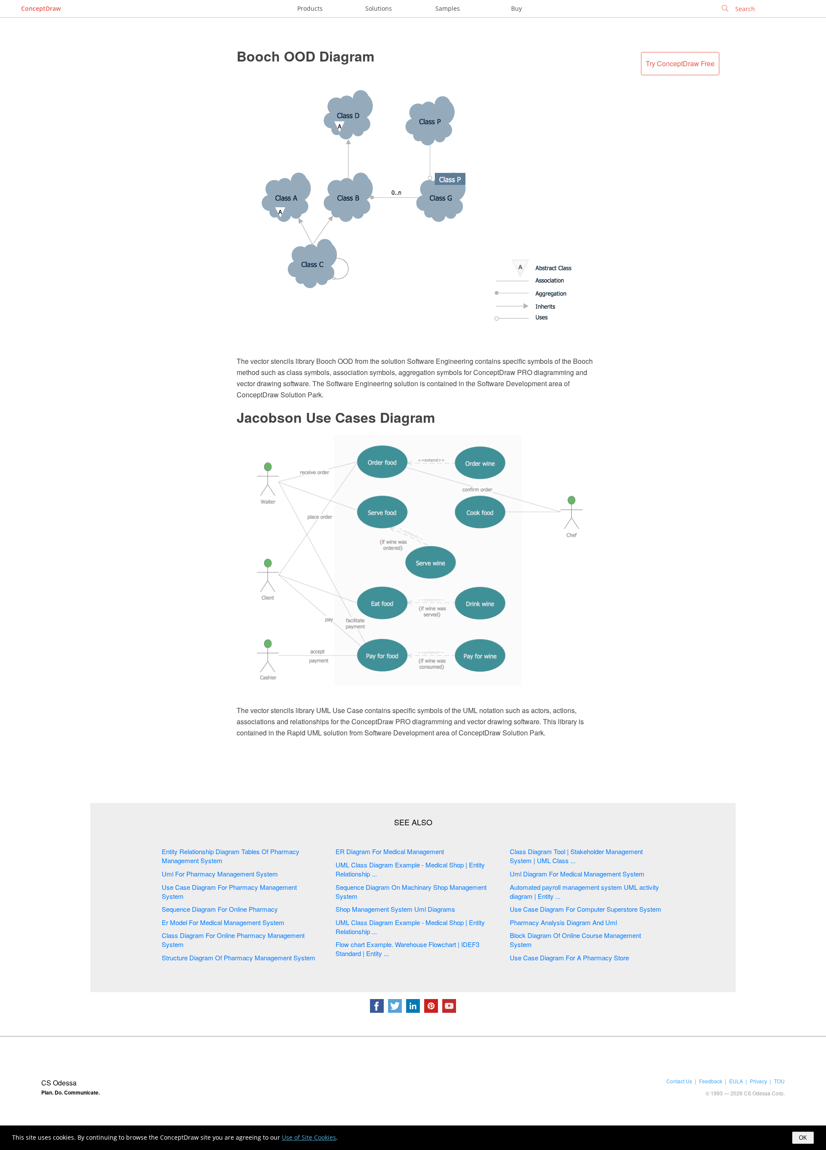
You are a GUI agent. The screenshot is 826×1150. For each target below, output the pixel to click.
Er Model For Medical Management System (223, 922)
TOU (779, 1081)
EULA (736, 1081)
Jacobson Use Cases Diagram (336, 417)
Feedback (710, 1081)
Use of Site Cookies (309, 1137)
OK (803, 1138)
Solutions (378, 8)
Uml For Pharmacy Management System (220, 873)
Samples (447, 8)
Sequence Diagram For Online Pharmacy (220, 908)
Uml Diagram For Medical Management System (577, 873)
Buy (516, 8)
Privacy (758, 1081)
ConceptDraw (41, 8)
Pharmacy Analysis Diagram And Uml (563, 922)
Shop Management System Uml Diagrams (395, 908)
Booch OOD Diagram (305, 56)
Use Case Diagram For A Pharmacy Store (569, 957)
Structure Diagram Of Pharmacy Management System (238, 957)
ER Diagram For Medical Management (390, 851)
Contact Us (679, 1081)
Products (310, 8)
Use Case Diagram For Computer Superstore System (585, 908)
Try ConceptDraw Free (680, 63)
